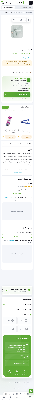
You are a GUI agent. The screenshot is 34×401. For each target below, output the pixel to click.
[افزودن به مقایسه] (14, 20)
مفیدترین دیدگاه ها (27, 200)
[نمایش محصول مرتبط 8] (25, 111)
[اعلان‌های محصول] (21, 20)
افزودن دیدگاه (17, 193)
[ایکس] (20, 394)
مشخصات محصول (19, 143)
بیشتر (6, 107)
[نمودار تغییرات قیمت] (17, 20)
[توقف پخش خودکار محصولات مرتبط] (6, 111)
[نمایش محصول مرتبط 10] (29, 111)
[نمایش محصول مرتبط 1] (9, 111)
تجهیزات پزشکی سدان (28, 12)
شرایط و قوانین (17, 388)
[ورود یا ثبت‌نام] (7, 3)
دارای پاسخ (29, 242)
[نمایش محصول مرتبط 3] (14, 111)
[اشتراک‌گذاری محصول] (24, 20)
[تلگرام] (24, 394)
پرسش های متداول (17, 382)
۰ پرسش (24, 58)
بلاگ (25, 382)
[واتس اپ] (13, 394)
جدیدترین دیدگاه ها (9, 197)
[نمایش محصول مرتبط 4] (16, 111)
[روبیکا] (6, 394)
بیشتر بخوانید (18, 172)
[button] (17, 31)
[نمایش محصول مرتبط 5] (18, 111)
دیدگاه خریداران (17, 200)
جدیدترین (11, 240)
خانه (28, 382)
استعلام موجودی (22, 94)
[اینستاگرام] (28, 394)
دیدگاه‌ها (11, 143)
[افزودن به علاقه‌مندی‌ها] (28, 20)
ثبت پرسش (17, 236)
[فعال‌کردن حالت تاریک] (10, 3)
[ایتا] (9, 394)
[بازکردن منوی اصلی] (31, 3)
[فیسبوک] (17, 394)
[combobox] (17, 7)
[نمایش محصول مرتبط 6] (20, 111)
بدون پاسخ (6, 240)
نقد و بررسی (29, 143)
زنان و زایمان (17, 12)
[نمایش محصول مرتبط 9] (27, 111)
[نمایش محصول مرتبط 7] (22, 111)
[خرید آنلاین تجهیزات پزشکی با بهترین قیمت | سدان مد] (20, 2)
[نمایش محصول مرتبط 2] (12, 111)
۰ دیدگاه (30, 58)
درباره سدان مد (8, 382)
